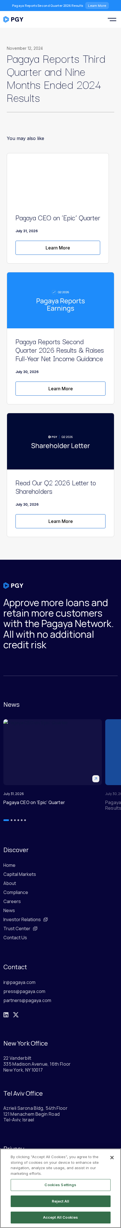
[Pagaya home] (13, 19)
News (9, 910)
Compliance (15, 892)
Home (9, 865)
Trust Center (16, 928)
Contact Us (15, 937)
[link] (57, 248)
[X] (16, 1014)
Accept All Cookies (60, 1217)
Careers (12, 901)
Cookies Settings (60, 1184)
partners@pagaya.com (27, 1000)
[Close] (112, 1157)
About (9, 883)
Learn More (97, 5)
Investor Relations (22, 919)
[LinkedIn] (5, 1014)
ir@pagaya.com (19, 982)
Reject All (60, 1201)
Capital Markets (19, 874)
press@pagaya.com (24, 991)
